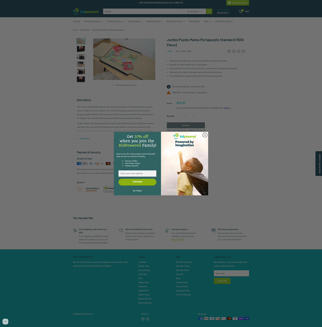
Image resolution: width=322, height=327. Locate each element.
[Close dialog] (205, 135)
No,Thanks (137, 191)
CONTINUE (137, 182)
